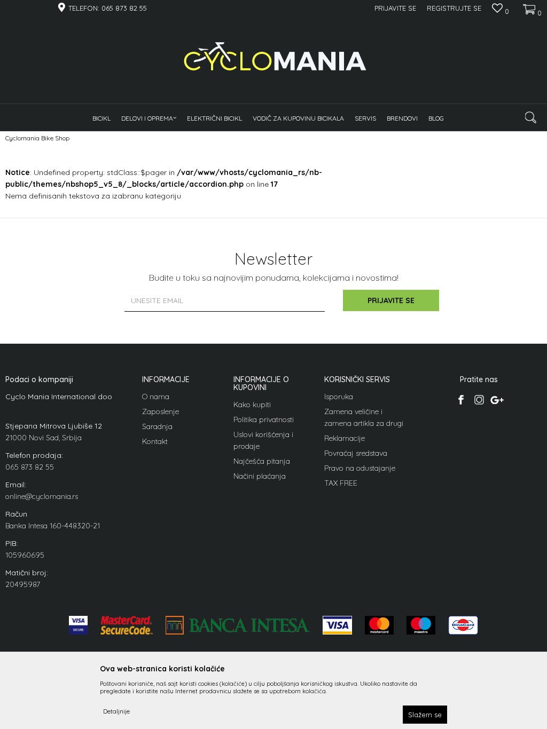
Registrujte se (454, 8)
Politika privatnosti (263, 419)
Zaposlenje (160, 411)
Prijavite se (391, 300)
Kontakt (155, 441)
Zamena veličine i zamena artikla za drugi (363, 417)
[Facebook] (460, 400)
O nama (155, 396)
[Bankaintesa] (238, 625)
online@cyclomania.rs (41, 496)
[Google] (497, 400)
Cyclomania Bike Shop (37, 138)
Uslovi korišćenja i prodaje (263, 440)
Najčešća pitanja (261, 461)
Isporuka (338, 396)
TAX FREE (340, 483)
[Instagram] (479, 400)
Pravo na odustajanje (359, 468)
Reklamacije (344, 438)
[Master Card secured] (126, 625)
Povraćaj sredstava (355, 453)
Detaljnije (116, 711)
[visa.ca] (78, 625)
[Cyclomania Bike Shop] (273, 61)
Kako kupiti (252, 404)
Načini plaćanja (259, 476)
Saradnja (157, 426)
